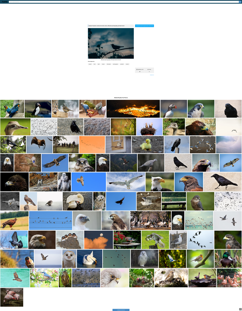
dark (99, 64)
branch (127, 64)
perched (121, 64)
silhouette (109, 64)
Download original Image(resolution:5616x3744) (144, 25)
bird (94, 64)
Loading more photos (121, 309)
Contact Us (152, 74)
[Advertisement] (121, 14)
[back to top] (240, 309)
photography (115, 64)
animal (90, 64)
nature (103, 64)
